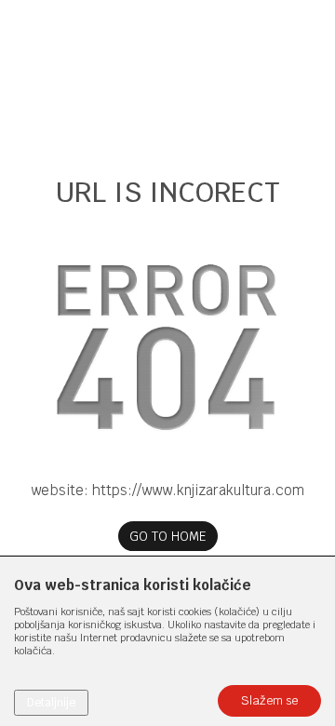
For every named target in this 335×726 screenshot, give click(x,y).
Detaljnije (51, 702)
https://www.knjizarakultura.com (198, 490)
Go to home (168, 536)
